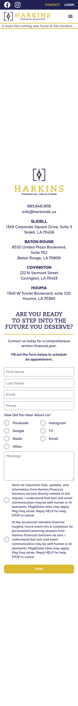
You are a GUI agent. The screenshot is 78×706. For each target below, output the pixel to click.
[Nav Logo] (27, 16)
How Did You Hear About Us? (27, 415)
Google (18, 430)
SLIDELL (39, 221)
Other (17, 446)
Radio (17, 438)
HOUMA (39, 288)
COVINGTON (39, 267)
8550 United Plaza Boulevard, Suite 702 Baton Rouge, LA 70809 (39, 252)
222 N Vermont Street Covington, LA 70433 (39, 275)
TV (51, 430)
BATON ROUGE (39, 241)
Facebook (20, 423)
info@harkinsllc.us (39, 211)
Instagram (57, 423)
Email (53, 438)
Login (69, 5)
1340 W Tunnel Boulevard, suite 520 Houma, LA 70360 (39, 295)
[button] (70, 16)
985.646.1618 (39, 206)
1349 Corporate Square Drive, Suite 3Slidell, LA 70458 (39, 229)
